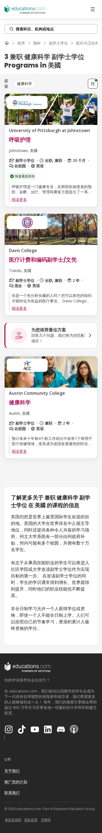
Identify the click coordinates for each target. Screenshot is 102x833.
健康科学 (24, 83)
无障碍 (46, 819)
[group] (49, 83)
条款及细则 (13, 819)
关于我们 (12, 770)
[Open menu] (93, 9)
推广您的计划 (15, 781)
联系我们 (12, 792)
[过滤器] (93, 84)
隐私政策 (31, 819)
